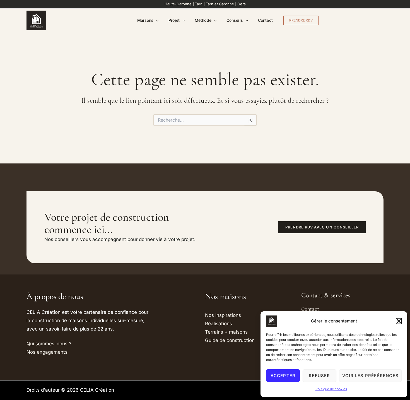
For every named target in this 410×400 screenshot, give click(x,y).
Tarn (198, 4)
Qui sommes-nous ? (48, 343)
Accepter (283, 375)
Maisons (145, 20)
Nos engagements (46, 352)
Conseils (234, 20)
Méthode (203, 20)
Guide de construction (230, 340)
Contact (265, 20)
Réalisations (218, 323)
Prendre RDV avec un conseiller (322, 227)
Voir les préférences (370, 375)
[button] (399, 321)
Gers (241, 4)
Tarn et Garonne (220, 4)
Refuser (319, 375)
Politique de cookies (331, 389)
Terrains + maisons (226, 332)
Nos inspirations (223, 315)
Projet (173, 20)
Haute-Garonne (178, 4)
